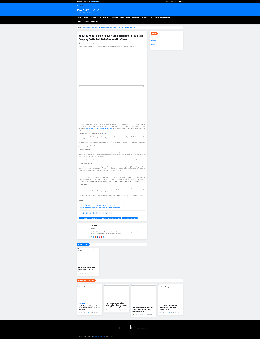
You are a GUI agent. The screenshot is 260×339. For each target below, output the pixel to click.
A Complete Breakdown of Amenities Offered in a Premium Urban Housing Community (102, 206)
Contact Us (106, 18)
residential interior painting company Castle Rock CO (98, 128)
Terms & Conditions (83, 22)
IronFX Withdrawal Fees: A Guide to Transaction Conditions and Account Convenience (89, 308)
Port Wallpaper (89, 10)
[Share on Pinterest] (96, 213)
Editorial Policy (125, 18)
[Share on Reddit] (100, 213)
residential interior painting (130, 218)
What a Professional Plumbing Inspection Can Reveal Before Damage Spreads (169, 308)
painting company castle (114, 218)
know (104, 218)
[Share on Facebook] (83, 213)
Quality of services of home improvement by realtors (86, 268)
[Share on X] (87, 213)
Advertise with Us (96, 18)
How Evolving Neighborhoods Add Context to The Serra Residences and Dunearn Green (143, 309)
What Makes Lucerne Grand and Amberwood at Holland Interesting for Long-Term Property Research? (116, 305)
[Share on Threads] (106, 213)
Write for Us (95, 22)
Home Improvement (95, 218)
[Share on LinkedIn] (90, 213)
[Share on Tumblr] (103, 213)
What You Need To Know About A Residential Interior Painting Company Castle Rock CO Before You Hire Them (108, 27)
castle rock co (84, 218)
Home (79, 18)
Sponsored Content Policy (162, 18)
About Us (85, 18)
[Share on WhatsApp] (93, 213)
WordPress (96, 336)
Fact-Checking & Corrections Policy (142, 18)
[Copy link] (110, 213)
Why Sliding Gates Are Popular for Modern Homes (93, 204)
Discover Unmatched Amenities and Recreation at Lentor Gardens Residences (100, 207)
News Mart (102, 336)
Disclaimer (115, 18)
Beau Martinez (84, 312)
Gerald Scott (84, 43)
